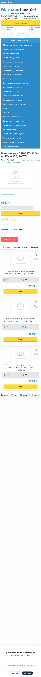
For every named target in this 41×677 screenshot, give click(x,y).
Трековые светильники (11, 66)
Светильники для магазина (13, 70)
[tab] (6, 247)
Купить (20, 213)
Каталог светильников (20, 40)
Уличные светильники (11, 53)
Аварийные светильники (12, 117)
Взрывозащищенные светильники (15, 83)
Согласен (27, 673)
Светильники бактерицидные (13, 134)
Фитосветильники (9, 129)
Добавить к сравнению (12, 162)
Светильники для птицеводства (14, 125)
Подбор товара (20, 23)
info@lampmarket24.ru (32, 19)
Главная (3, 33)
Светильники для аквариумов (13, 121)
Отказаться (14, 673)
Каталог (11, 33)
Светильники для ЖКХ (11, 58)
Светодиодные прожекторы (13, 62)
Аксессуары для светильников (14, 142)
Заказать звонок (10, 239)
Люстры (6, 113)
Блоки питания (21, 33)
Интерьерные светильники (12, 100)
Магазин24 (18, 11)
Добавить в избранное (31, 160)
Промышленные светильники (13, 49)
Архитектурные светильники (13, 79)
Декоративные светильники (13, 96)
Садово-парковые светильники (14, 104)
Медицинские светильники (13, 87)
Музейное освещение (11, 146)
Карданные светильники (12, 74)
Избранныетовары (9, 28)
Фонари (5, 108)
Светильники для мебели (12, 138)
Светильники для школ (11, 91)
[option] (20, 179)
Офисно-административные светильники (18, 45)
